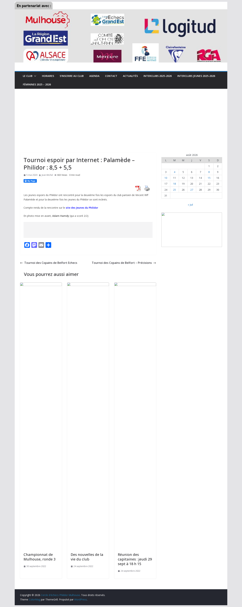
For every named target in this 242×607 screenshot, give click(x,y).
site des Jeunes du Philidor (82, 207)
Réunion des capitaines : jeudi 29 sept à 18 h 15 (135, 559)
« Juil (190, 204)
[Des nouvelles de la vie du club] (88, 285)
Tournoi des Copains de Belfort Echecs (50, 263)
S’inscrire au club (72, 76)
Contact (111, 76)
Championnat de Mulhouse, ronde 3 (39, 557)
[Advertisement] (121, 115)
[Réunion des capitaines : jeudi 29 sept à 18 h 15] (135, 285)
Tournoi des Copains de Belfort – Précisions (122, 263)
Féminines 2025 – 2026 (37, 84)
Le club (27, 76)
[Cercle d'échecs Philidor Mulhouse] (121, 4)
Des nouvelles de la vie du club (87, 557)
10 (165, 177)
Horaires (48, 76)
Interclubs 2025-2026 (157, 76)
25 (174, 189)
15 (209, 177)
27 (191, 189)
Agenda (94, 76)
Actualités (130, 76)
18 (174, 183)
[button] (34, 76)
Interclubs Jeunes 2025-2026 (196, 76)
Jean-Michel (47, 174)
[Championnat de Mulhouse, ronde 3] (41, 285)
